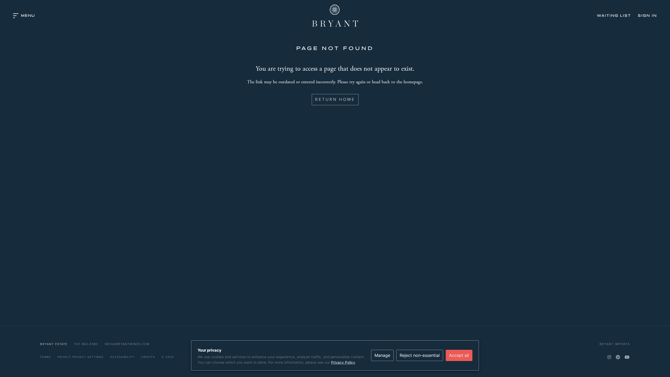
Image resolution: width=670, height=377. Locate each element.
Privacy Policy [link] (343, 362)
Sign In (647, 15)
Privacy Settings (88, 357)
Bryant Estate (335, 16)
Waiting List (614, 15)
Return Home (335, 99)
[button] (24, 15)
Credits (148, 357)
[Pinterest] (618, 357)
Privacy (64, 357)
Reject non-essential (420, 355)
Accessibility (122, 357)
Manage (382, 355)
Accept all (459, 355)
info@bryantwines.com (127, 344)
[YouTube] (627, 357)
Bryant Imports (615, 344)
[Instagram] (609, 357)
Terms (45, 357)
